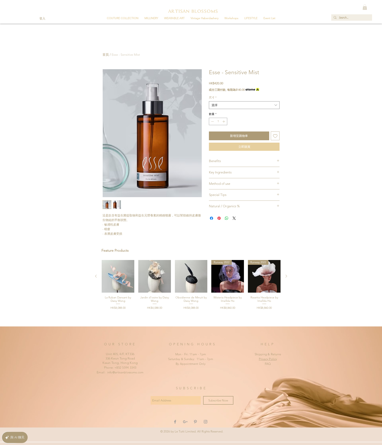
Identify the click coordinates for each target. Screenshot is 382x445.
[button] (151, 18)
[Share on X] (234, 218)
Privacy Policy (268, 359)
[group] (191, 291)
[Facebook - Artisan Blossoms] (175, 421)
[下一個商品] (286, 276)
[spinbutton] (218, 121)
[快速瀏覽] (118, 276)
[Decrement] (212, 121)
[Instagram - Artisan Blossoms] (205, 421)
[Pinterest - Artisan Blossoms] (195, 421)
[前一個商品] (96, 276)
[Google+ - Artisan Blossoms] (185, 421)
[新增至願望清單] (275, 135)
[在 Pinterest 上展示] (219, 218)
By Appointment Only (191, 364)
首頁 (105, 54)
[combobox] (244, 105)
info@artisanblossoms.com (125, 372)
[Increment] (224, 121)
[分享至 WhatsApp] (226, 218)
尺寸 (212, 97)
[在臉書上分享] (211, 218)
